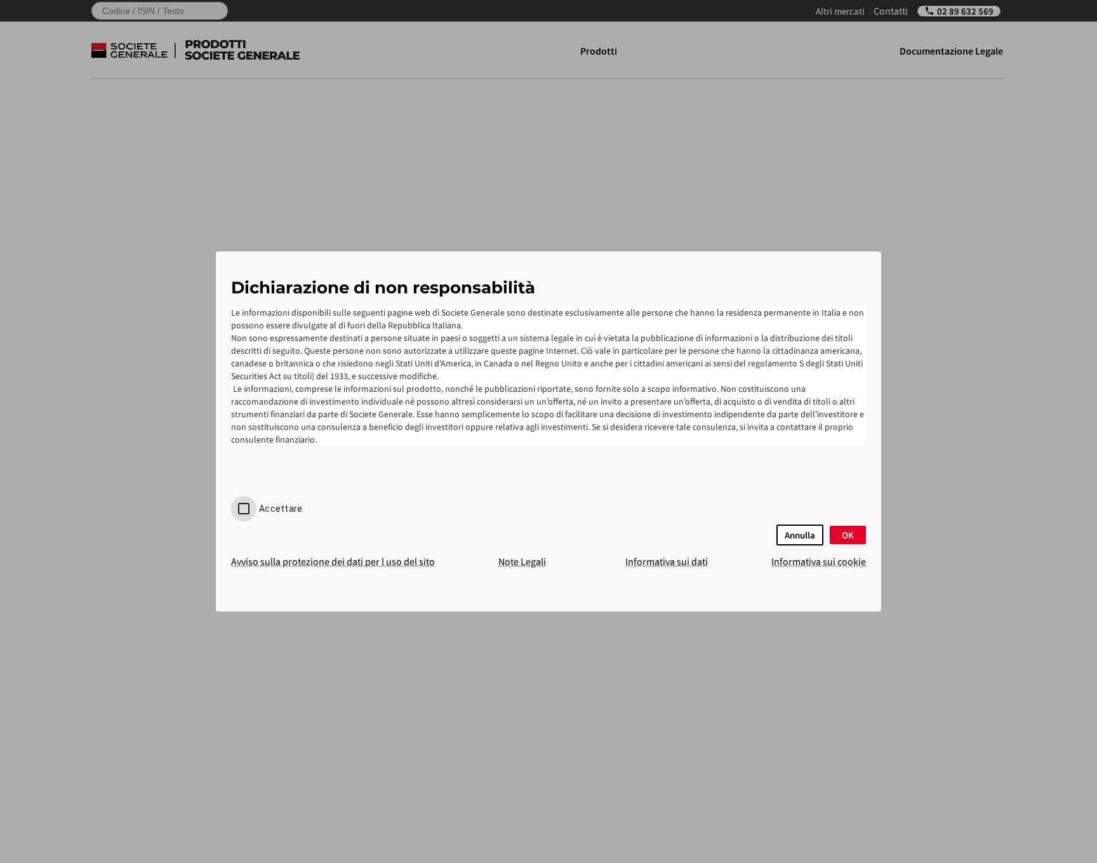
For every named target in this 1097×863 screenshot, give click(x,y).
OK (848, 535)
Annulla (800, 535)
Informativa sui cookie (818, 561)
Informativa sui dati (666, 561)
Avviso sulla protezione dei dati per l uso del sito (333, 561)
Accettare (280, 509)
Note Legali (522, 561)
